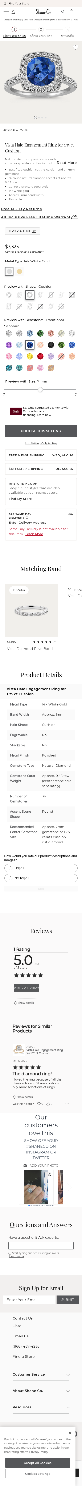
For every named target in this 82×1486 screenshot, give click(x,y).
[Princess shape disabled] (72, 295)
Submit (67, 1300)
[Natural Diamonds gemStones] (8, 333)
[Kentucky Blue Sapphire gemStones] (72, 345)
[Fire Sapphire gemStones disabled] (29, 368)
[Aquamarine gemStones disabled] (19, 345)
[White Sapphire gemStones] (72, 333)
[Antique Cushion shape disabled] (29, 306)
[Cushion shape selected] (29, 295)
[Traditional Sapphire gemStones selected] (29, 345)
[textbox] (41, 1246)
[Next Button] (43, 125)
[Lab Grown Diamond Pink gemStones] (51, 333)
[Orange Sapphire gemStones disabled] (72, 356)
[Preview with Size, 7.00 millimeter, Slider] (40, 389)
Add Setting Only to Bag (41, 443)
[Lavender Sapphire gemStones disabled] (51, 356)
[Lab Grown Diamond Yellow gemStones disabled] (61, 333)
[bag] (71, 11)
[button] (35, 117)
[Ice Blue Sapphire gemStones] (19, 356)
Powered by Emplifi (42, 1205)
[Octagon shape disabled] (61, 306)
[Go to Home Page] (43, 11)
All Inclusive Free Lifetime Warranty (39, 217)
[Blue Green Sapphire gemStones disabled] (19, 368)
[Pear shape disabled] (40, 295)
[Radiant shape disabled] (8, 306)
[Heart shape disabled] (19, 306)
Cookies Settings (37, 1473)
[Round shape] (8, 295)
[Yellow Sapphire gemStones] (29, 356)
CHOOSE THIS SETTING (41, 431)
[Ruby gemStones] (40, 356)
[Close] (70, 1433)
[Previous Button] (39, 125)
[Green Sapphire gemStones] (61, 345)
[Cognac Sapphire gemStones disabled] (51, 368)
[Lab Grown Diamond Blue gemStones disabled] (29, 333)
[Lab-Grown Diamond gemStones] (19, 333)
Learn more (16, 1256)
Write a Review (26, 987)
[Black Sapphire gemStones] (51, 345)
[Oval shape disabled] (19, 295)
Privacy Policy (38, 1451)
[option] (41, 82)
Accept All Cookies (38, 1463)
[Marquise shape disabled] (61, 295)
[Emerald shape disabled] (51, 295)
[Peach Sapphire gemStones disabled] (61, 356)
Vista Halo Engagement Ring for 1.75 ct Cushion (44, 1051)
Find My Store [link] (20, 499)
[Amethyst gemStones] (8, 345)
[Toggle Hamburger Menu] (5, 11)
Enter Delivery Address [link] (27, 523)
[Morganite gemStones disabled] (40, 345)
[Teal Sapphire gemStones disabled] (8, 368)
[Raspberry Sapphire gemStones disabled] (40, 368)
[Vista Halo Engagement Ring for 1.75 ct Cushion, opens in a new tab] (19, 1050)
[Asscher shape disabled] (40, 306)
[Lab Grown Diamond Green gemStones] (40, 333)
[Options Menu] (67, 1104)
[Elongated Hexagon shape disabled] (51, 306)
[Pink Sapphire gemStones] (8, 356)
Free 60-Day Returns (21, 209)
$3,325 (12, 247)
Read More (67, 163)
